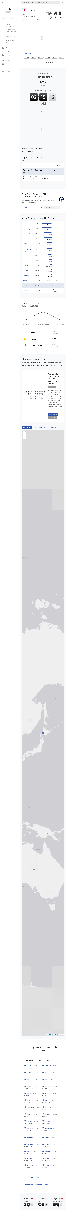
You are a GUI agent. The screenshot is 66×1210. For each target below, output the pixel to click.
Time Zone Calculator (12, 34)
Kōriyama (46, 1093)
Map (7, 42)
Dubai (24, 261)
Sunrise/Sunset (10, 40)
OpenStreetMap (55, 1034)
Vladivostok (28, 1128)
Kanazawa (28, 1165)
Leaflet (49, 1034)
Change (8, 12)
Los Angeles (26, 224)
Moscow (25, 256)
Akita (45, 1079)
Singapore (26, 275)
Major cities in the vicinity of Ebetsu (38, 1060)
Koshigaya (28, 1144)
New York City (27, 234)
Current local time (11, 27)
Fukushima (46, 1086)
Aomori (45, 1072)
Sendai (27, 1086)
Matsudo (46, 1158)
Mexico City (26, 229)
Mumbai (25, 266)
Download (53, 415)
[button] (10, 51)
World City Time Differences (10, 37)
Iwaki (44, 1100)
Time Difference (10, 29)
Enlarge (52, 418)
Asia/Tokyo (56, 165)
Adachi (45, 1165)
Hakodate (28, 1072)
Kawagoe (46, 1151)
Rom (24, 252)
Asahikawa (46, 1065)
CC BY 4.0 (52, 387)
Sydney (25, 290)
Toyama (45, 1137)
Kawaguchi (28, 1158)
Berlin (24, 248)
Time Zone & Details (11, 31)
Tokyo (25, 280)
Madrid (29, 250)
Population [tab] (52, 427)
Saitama (45, 1144)
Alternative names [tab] (40, 427)
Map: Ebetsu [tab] (27, 427)
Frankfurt (29, 248)
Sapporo (28, 1065)
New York (27, 1199)
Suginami (28, 1121)
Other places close (31, 1177)
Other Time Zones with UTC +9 (36, 1185)
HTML (43, 111)
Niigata (27, 1093)
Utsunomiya (29, 1107)
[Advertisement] (43, 37)
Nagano (27, 1114)
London (25, 244)
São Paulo (26, 239)
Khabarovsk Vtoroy (49, 1128)
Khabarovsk (29, 1137)
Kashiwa (27, 1151)
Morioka (27, 1079)
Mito (44, 1107)
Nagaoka (28, 1100)
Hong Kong (26, 271)
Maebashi (46, 1114)
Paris (24, 250)
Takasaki (46, 1121)
